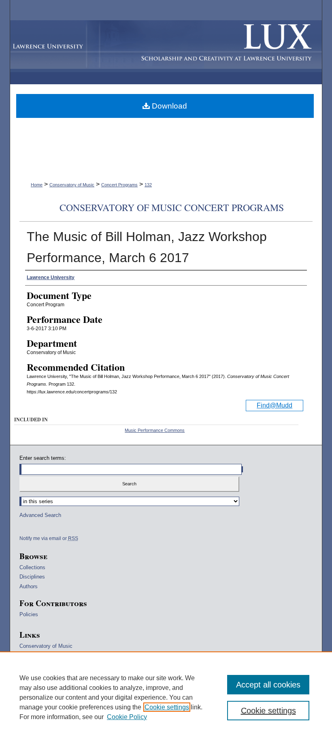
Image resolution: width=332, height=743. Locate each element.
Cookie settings (167, 707)
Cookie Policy (127, 716)
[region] (166, 697)
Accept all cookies (268, 684)
